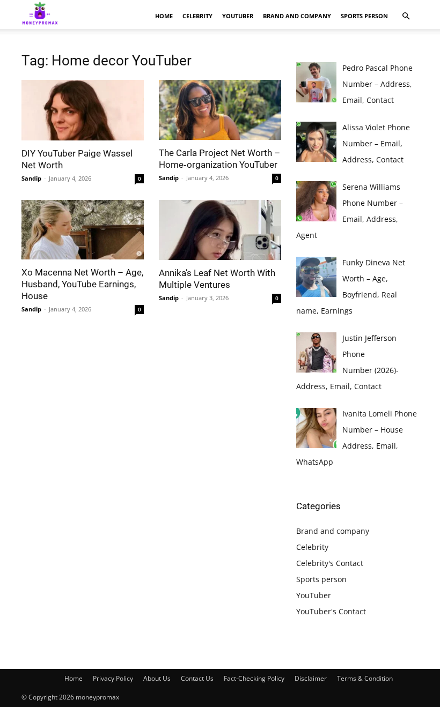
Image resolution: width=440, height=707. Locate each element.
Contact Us (197, 678)
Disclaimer (311, 678)
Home (164, 16)
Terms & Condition (365, 678)
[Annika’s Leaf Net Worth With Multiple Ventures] (220, 230)
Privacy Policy (113, 678)
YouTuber (237, 16)
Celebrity (197, 16)
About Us (157, 678)
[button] (406, 16)
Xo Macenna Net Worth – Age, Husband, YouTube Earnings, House (82, 284)
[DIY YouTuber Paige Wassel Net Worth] (82, 110)
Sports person (364, 16)
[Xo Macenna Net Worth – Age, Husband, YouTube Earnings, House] (82, 230)
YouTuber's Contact (331, 611)
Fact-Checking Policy (254, 678)
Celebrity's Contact (329, 563)
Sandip (31, 178)
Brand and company (297, 16)
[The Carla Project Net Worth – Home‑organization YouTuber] (220, 110)
